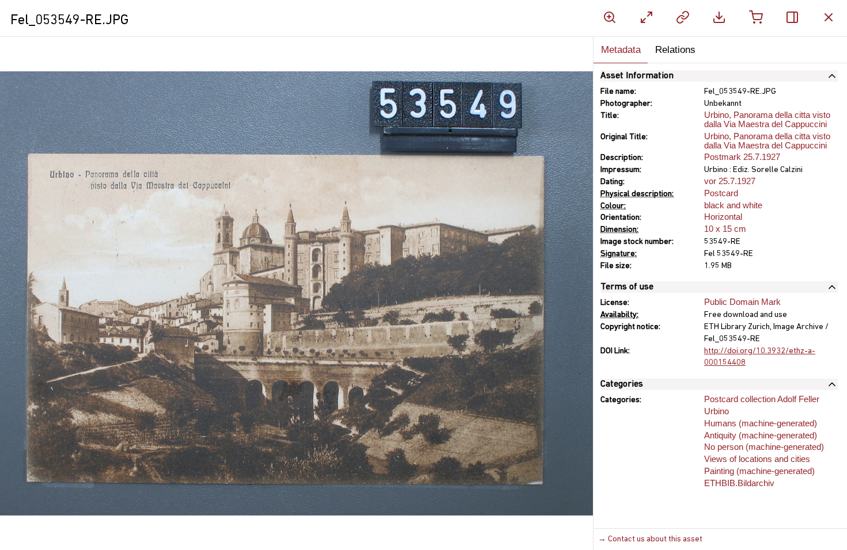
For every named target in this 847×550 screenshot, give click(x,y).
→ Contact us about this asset (650, 539)
